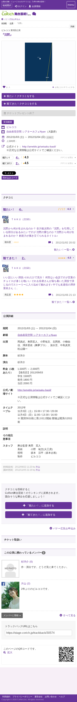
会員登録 (36, 6)
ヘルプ (62, 697)
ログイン (22, 6)
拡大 (9, 652)
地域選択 (6, 6)
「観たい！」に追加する (40, 505)
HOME (4, 23)
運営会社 (38, 697)
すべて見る (69, 615)
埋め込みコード (10, 177)
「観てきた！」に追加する (40, 514)
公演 (11, 23)
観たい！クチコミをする (20, 96)
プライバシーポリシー (22, 697)
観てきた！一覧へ (62, 301)
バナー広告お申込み (12, 19)
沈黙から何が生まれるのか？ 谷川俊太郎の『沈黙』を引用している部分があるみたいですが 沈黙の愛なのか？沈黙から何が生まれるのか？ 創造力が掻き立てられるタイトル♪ (38, 232)
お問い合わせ (51, 697)
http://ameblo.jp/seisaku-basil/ (39, 146)
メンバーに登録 (10, 615)
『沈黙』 (7, 34)
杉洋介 (27, 561)
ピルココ (11, 127)
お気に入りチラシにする (64, 87)
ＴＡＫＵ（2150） (21, 219)
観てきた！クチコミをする (22, 103)
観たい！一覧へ (63, 249)
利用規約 (6, 697)
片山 (38, 467)
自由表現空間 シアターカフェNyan (26, 131)
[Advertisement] (38, 682)
